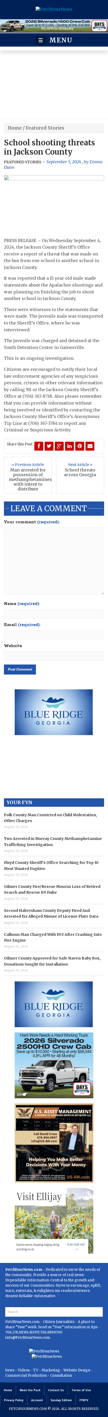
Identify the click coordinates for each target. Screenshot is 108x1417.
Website (13, 646)
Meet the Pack (30, 1390)
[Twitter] (49, 446)
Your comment (32, 522)
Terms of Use (81, 1390)
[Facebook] (38, 446)
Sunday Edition (61, 1400)
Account (37, 1400)
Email (22, 625)
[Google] (59, 446)
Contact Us (56, 1390)
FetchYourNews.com (22, 1322)
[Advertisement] (54, 86)
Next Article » (80, 464)
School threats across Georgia (80, 472)
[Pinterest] (79, 446)
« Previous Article (28, 464)
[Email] (89, 446)
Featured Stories (45, 128)
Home (15, 128)
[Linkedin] (69, 446)
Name (22, 604)
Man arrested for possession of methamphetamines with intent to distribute (28, 479)
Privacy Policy (14, 1400)
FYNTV (83, 1400)
